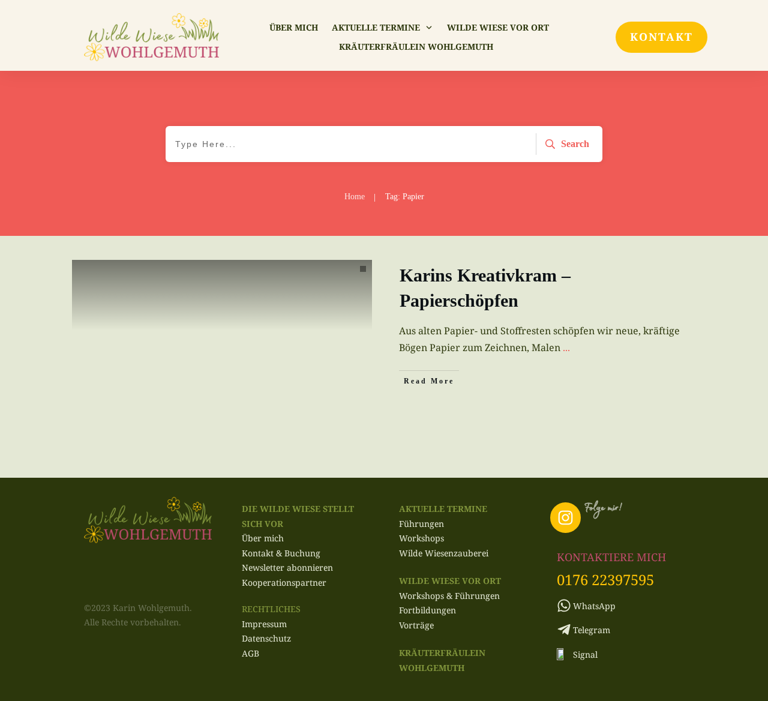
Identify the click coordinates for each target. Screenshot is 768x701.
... (566, 347)
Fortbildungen (427, 610)
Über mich (263, 538)
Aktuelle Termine (443, 508)
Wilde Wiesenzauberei (443, 553)
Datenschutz (266, 638)
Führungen (421, 523)
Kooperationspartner (284, 582)
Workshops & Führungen (449, 595)
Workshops (421, 538)
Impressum (264, 624)
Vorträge (416, 625)
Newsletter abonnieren (287, 567)
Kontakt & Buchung (281, 553)
